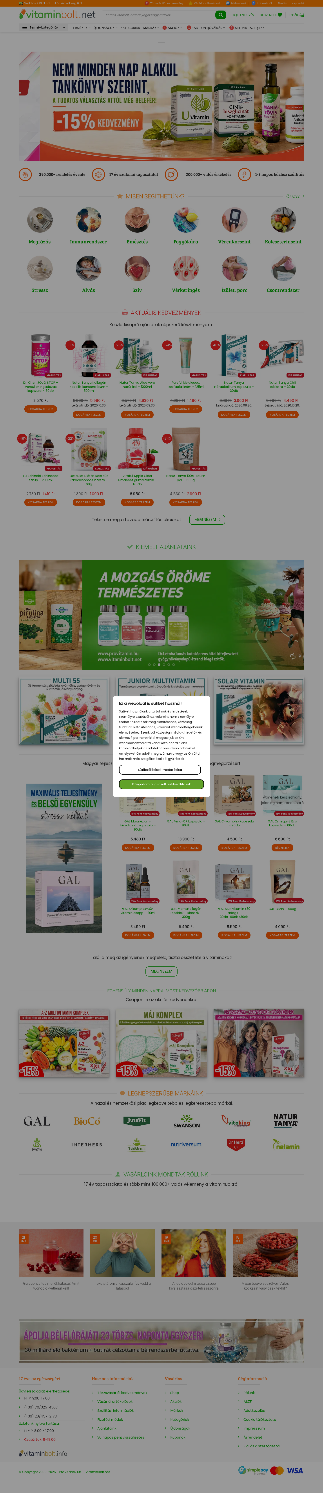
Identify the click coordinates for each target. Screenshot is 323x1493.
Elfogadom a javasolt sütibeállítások (161, 784)
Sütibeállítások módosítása (160, 770)
